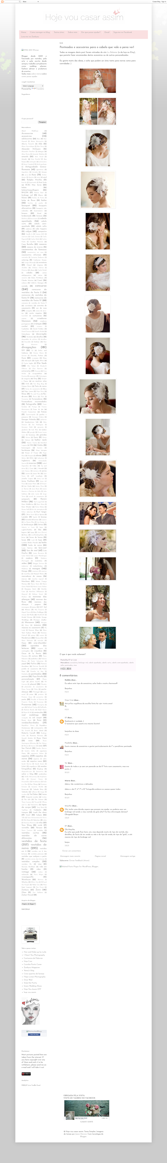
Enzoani (37, 371)
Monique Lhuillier (40, 620)
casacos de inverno (35, 247)
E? (66, 718)
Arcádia (35, 172)
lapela (35, 517)
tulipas (39, 815)
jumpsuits (26, 499)
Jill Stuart (43, 484)
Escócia (24, 376)
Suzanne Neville (37, 787)
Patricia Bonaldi (38, 666)
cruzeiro (39, 326)
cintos (40, 275)
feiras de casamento (32, 389)
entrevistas (26, 371)
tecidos (24, 794)
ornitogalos (26, 651)
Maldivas (25, 568)
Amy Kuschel (35, 159)
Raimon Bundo (29, 710)
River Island (38, 730)
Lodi (33, 540)
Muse (27, 625)
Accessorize (27, 133)
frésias (44, 412)
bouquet (26, 206)
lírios (25, 535)
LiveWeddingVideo (37, 535)
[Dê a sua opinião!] (64, 668)
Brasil (39, 213)
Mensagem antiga (127, 856)
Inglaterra (26, 461)
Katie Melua (39, 507)
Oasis (24, 643)
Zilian (24, 892)
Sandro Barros (41, 748)
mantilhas (27, 574)
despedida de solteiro (29, 339)
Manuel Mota (39, 574)
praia (31, 694)
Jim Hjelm (28, 486)
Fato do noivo (41, 386)
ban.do (24, 182)
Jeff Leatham (36, 476)
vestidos (40, 830)
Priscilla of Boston (37, 699)
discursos (34, 344)
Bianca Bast (39, 192)
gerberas (43, 419)
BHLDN (25, 193)
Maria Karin (35, 584)
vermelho (25, 828)
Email (107, 32)
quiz (23, 707)
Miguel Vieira (26, 612)
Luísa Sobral (26, 556)
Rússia (26, 746)
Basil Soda (43, 182)
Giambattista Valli (31, 422)
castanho (25, 257)
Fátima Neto (26, 386)
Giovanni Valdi (27, 427)
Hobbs (40, 445)
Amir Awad (39, 156)
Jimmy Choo (39, 486)
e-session (35, 358)
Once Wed (28, 980)
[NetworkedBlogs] (34, 1031)
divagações (29, 347)
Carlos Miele (35, 239)
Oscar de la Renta (31, 653)
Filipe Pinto (40, 391)
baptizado (32, 182)
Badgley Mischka (34, 180)
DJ (32, 350)
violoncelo (25, 874)
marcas (24, 579)
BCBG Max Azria (33, 185)
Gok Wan (34, 430)
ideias (38, 455)
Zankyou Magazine (32, 967)
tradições (37, 810)
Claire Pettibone (37, 278)
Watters (40, 879)
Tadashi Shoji (38, 789)
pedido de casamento (30, 669)
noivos (33, 635)
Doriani (24, 355)
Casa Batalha (27, 244)
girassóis (40, 427)
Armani (44, 172)
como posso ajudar (29, 76)
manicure (35, 571)
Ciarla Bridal (42, 270)
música (37, 625)
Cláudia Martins (27, 280)
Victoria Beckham (28, 867)
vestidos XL (27, 864)
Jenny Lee (40, 478)
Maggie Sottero (38, 563)
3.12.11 (67, 818)
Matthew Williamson (36, 591)
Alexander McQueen (31, 149)
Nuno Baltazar (27, 640)
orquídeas (38, 651)
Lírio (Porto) (42, 532)
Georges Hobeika (29, 419)
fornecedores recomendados (34, 402)
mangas (36, 569)
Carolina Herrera (36, 242)
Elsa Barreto (37, 368)
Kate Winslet (26, 507)
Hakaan (27, 440)
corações (29, 311)
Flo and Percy (35, 394)
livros (23, 537)
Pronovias (26, 705)
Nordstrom (26, 638)
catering (25, 260)
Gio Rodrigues (37, 424)
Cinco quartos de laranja (34, 974)
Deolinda (30, 337)
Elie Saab (42, 363)
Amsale (24, 159)
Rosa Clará (42, 738)
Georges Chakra (38, 417)
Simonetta (39, 771)
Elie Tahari (31, 366)
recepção (25, 718)
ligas (41, 527)
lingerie (24, 532)
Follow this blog (34, 1034)
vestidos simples (31, 862)
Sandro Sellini (30, 751)
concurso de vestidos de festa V (34, 303)
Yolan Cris (36, 885)
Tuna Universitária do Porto (37, 817)
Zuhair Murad (27, 895)
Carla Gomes (35, 236)
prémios (41, 694)
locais (24, 540)
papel (24, 664)
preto (24, 699)
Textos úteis (59, 32)
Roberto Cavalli (28, 733)
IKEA (31, 458)
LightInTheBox (27, 530)
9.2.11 (67, 692)
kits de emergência (38, 509)
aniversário (43, 162)
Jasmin (27, 473)
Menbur (24, 597)
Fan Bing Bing (38, 384)
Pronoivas (40, 702)
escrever (33, 376)
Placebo (44, 684)
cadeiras (29, 229)
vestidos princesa (37, 854)
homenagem (26, 448)
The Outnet (39, 799)
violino (40, 872)
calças (29, 231)
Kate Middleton (27, 504)
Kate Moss (40, 504)
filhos (45, 389)
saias (40, 746)
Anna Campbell (29, 164)
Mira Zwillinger (38, 612)
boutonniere (38, 211)
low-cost (43, 548)
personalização (28, 679)
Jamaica (36, 471)
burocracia (33, 218)
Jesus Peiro (32, 484)
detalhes (44, 339)
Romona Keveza (36, 736)
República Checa (28, 725)
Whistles (25, 882)
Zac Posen (40, 887)
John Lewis (35, 494)
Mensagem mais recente (70, 856)
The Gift (27, 799)
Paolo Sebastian (37, 661)
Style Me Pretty (30, 983)
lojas (40, 540)
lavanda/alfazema (31, 520)
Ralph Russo (42, 710)
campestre (42, 231)
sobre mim (35, 74)
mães (24, 563)
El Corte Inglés (27, 363)
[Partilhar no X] (66, 668)
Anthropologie (42, 164)
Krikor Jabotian (27, 512)
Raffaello (43, 707)
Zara (38, 890)
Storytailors (26, 781)
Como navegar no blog (40, 32)
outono (35, 656)
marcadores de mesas (32, 576)
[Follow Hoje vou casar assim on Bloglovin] (31, 1024)
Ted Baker (34, 794)
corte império (35, 313)
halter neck (41, 440)
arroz (26, 175)
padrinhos (34, 659)
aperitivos (39, 170)
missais (24, 615)
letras (40, 525)
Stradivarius (36, 781)
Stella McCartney (31, 776)
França (34, 407)
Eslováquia (43, 376)
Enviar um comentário (71, 851)
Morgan (44, 622)
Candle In (29, 234)
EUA (27, 384)
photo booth (35, 682)
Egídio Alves (39, 361)
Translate (40, 89)
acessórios (74, 663)
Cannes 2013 (40, 234)
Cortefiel (25, 316)
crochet (25, 326)
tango (42, 792)
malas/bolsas (37, 566)
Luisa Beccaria (38, 553)
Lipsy (32, 532)
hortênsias (26, 450)
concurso (41, 285)
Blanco (40, 195)
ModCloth (40, 615)
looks (44, 543)
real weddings (30, 715)
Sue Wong (33, 784)
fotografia (31, 404)
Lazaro (44, 519)
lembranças (28, 525)
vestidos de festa (34, 841)
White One (34, 882)
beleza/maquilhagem (30, 190)
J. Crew (30, 468)
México (27, 610)
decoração (41, 334)
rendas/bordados (30, 723)
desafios (39, 337)
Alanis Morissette (37, 141)
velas (41, 823)
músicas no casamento (31, 628)
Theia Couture (26, 802)
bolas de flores (28, 200)
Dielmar (36, 342)
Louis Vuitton (27, 548)
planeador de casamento (34, 687)
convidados (29, 306)
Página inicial (100, 856)
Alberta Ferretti (28, 144)
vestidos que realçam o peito (34, 856)
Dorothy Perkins (37, 356)
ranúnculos (38, 712)
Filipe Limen (28, 391)
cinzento (24, 278)
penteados (69, 665)
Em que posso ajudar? (90, 32)
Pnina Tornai (26, 689)
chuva (32, 270)
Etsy (35, 379)
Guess (44, 437)
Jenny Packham (28, 481)
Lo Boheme (112, 52)
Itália (34, 466)
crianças (38, 324)
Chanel (29, 265)
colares (24, 283)
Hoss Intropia (41, 450)
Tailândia (25, 792)
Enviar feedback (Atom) (79, 861)
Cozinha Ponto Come (32, 964)
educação (27, 361)
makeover (25, 566)
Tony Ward (40, 807)
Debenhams (26, 334)
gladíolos (25, 430)
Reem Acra (26, 720)
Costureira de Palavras (33, 958)
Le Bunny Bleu (29, 522)
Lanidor (25, 517)
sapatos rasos (36, 761)
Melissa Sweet (37, 594)
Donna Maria (38, 353)
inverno (32, 463)
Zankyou (25, 890)
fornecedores (37, 399)
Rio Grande (26, 730)
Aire (38, 139)
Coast (39, 280)
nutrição (40, 640)
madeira (29, 558)
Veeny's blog (29, 971)
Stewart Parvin (37, 779)
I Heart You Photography (34, 955)
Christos (24, 270)
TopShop (25, 810)
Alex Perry (40, 146)
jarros (44, 471)
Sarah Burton (26, 764)
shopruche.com (27, 771)
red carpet (37, 718)
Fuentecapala (30, 414)
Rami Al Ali (27, 712)
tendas (44, 797)
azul (45, 177)
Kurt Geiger (41, 512)
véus (75, 665)
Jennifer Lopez (27, 479)
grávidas (43, 435)
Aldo (40, 144)
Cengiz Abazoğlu (30, 262)
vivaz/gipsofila (27, 877)
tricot (28, 815)
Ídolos (24, 458)
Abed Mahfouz (30, 131)
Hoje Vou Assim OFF (32, 989)
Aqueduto (25, 172)
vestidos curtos (30, 833)
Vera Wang (27, 825)
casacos (43, 244)
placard (33, 684)
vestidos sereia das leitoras (34, 859)
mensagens (25, 607)
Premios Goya (27, 697)
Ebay (45, 358)
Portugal (36, 692)
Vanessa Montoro (30, 823)
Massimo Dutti (30, 589)
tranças (25, 812)
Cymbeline (25, 329)
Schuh (24, 766)
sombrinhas (43, 774)
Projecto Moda (27, 702)
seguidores (33, 766)
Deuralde (27, 342)
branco (24, 213)
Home (23, 32)
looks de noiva (35, 545)
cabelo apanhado (95, 663)
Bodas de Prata (38, 198)
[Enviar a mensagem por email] (61, 668)
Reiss (39, 720)
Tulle (23, 817)
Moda (31, 615)
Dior (45, 342)
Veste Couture (27, 830)
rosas (30, 741)
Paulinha (68, 743)
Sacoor (33, 746)
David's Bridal (39, 331)
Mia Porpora (39, 609)
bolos (44, 200)
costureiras (37, 316)
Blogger (83, 1137)
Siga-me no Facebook (122, 32)
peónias (25, 676)
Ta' (66, 763)
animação (32, 162)
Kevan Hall (25, 509)
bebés (24, 188)
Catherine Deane (40, 260)
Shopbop (40, 769)
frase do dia (38, 409)
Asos (33, 175)
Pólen (36, 689)
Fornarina (25, 399)
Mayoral (24, 594)
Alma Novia (26, 154)
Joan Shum (35, 489)
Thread (36, 802)
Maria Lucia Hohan (40, 586)
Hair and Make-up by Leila (35, 952)
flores (35, 396)
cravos (24, 318)
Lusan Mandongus (40, 556)
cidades (29, 273)
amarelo (25, 157)
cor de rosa (41, 308)
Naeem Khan (34, 630)
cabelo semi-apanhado (120, 663)
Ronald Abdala (27, 738)
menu (34, 607)
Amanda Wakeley (38, 154)
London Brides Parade (30, 543)
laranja (44, 517)
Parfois (34, 664)
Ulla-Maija (27, 820)
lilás (39, 530)
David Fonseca (27, 331)
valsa (45, 820)
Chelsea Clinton (38, 267)
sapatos (25, 756)
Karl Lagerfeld (39, 502)
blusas (24, 198)
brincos (39, 216)
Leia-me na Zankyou (30, 37)
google (32, 432)
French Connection (29, 412)
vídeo (38, 869)
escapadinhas (37, 374)
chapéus (40, 265)
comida (24, 286)
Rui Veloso (43, 743)
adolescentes (27, 139)
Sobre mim (72, 32)
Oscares (24, 656)
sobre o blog (27, 774)
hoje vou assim (30, 992)
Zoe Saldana (38, 892)
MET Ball (43, 607)
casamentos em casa (35, 252)
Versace (39, 828)
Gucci (36, 437)
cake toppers (41, 229)
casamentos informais (31, 255)
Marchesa (26, 581)
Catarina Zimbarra (37, 257)
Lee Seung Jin (42, 522)
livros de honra (35, 537)
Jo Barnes (25, 489)
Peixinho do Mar (37, 671)
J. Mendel (40, 468)
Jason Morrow (81, 1134)
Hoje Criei (69, 700)
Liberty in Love (28, 527)
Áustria (31, 177)
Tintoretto (34, 805)
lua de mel (32, 550)
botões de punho (35, 203)
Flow (42, 396)
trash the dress (40, 812)
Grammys (32, 435)
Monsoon (29, 622)
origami (40, 648)
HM (31, 445)
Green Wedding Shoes (33, 986)
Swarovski (25, 789)
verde (40, 825)
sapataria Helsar (37, 753)
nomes (42, 635)
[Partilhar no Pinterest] (70, 668)
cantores (25, 236)
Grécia (28, 437)
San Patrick (26, 748)
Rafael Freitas (32, 707)
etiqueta (27, 379)
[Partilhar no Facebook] (68, 668)
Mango (24, 571)
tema (44, 794)
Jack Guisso (26, 471)
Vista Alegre (38, 874)
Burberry (24, 218)
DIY (23, 350)
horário (39, 448)
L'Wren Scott (29, 514)
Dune (24, 358)
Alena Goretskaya (28, 146)
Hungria (30, 455)
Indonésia (40, 458)
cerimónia (43, 262)
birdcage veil (83, 663)
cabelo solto (41, 226)
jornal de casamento (36, 496)
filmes (24, 394)
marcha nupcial (38, 579)
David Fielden (38, 329)
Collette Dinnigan (37, 283)
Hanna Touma (32, 443)
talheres (34, 792)
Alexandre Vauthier (28, 151)
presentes (40, 697)
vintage (25, 872)
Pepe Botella (38, 676)
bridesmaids (26, 216)
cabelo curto (106, 663)
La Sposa (40, 514)
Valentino (36, 820)
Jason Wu (36, 474)
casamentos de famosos (34, 250)
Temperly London (32, 797)
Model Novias (27, 617)
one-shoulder (40, 643)
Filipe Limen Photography (34, 977)
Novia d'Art (39, 638)
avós (38, 177)
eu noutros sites (39, 381)
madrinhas (38, 561)
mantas (44, 571)
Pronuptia (40, 705)
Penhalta (25, 674)
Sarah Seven (39, 764)
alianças (41, 151)
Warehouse (26, 880)
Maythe (68, 806)
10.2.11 (67, 772)
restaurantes (38, 728)
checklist (24, 267)
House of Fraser (31, 453)
